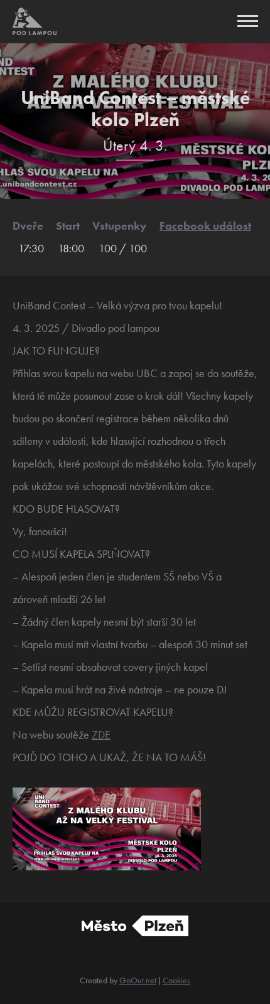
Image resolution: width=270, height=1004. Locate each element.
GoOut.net (137, 980)
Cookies (176, 980)
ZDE (101, 734)
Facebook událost (205, 225)
